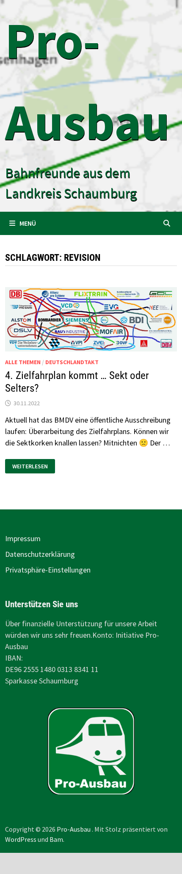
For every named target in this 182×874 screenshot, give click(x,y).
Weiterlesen (31, 466)
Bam (56, 839)
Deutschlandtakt (72, 362)
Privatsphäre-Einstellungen (48, 570)
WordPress (20, 839)
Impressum (23, 538)
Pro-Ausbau (74, 829)
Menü (27, 223)
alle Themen (23, 362)
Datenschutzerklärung (40, 554)
